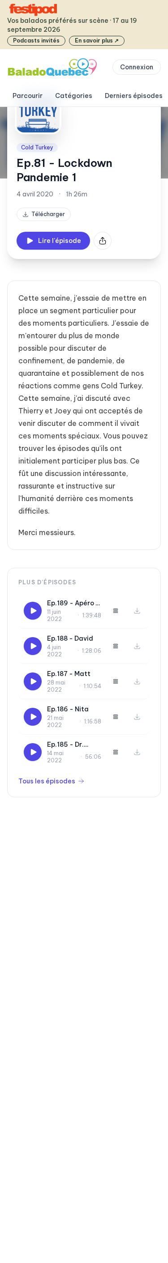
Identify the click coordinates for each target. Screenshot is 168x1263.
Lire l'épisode (59, 241)
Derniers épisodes (134, 96)
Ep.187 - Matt (68, 674)
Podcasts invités (36, 40)
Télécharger (48, 214)
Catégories (73, 96)
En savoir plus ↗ (97, 40)
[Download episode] (137, 611)
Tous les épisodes (46, 781)
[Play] (33, 611)
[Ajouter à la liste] (115, 611)
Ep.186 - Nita (68, 709)
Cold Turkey (37, 147)
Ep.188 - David (70, 638)
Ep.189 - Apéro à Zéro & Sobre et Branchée (73, 603)
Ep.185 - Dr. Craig (65, 744)
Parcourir (28, 96)
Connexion (136, 67)
